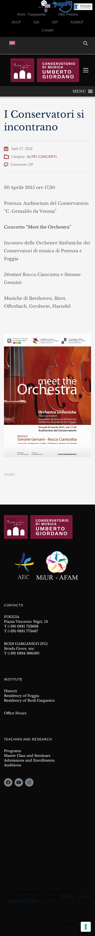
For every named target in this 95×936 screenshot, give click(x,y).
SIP (55, 22)
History (10, 691)
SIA (36, 22)
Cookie (85, 896)
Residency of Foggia (21, 695)
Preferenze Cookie (22, 901)
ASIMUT (77, 22)
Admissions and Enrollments (29, 760)
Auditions (12, 765)
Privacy (68, 896)
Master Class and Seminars (27, 755)
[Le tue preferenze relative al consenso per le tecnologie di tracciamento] (86, 927)
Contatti (48, 30)
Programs (12, 751)
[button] (79, 91)
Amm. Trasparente (31, 14)
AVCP (16, 22)
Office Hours (15, 713)
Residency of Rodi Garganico (29, 700)
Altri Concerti (42, 157)
